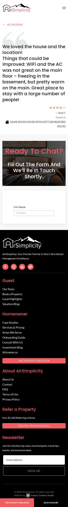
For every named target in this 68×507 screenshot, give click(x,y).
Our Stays (8, 289)
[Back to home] (16, 7)
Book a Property (12, 294)
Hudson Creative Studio (42, 495)
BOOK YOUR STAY (51, 503)
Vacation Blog (10, 304)
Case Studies (10, 322)
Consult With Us (12, 342)
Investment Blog (12, 347)
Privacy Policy (11, 399)
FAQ (5, 389)
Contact (7, 384)
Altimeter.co (10, 352)
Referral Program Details (34, 426)
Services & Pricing (13, 327)
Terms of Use (10, 394)
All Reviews (15, 24)
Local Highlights (12, 299)
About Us (8, 379)
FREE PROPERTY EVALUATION (34, 361)
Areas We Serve (12, 332)
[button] (64, 8)
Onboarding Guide (13, 337)
